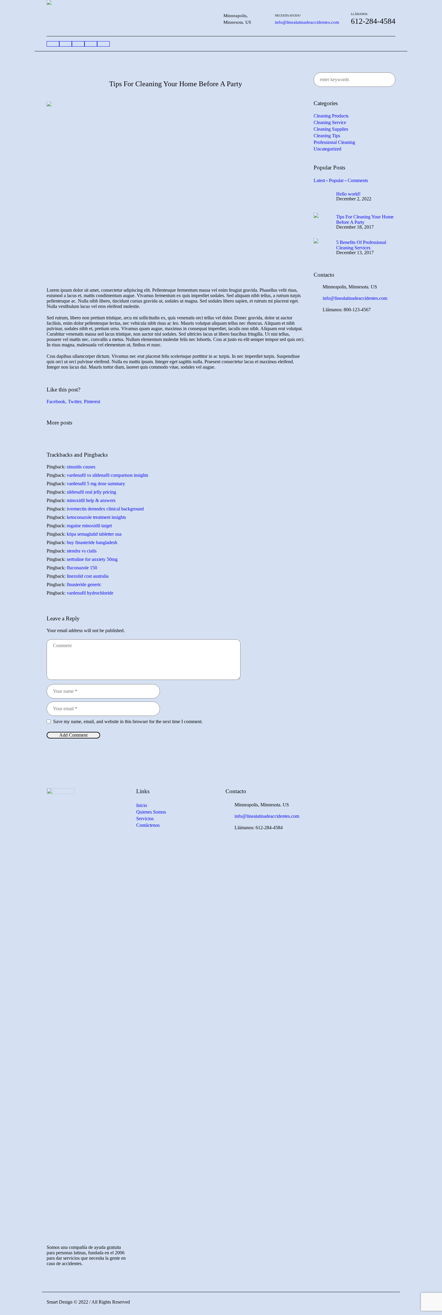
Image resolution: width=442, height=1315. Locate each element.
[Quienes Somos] (65, 44)
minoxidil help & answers (91, 500)
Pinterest (92, 401)
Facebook (56, 401)
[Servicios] (78, 44)
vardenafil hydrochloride (90, 592)
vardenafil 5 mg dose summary (96, 483)
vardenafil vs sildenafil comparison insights (107, 475)
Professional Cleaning (334, 142)
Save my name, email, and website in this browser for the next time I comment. (128, 721)
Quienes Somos (151, 811)
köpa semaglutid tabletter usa (94, 534)
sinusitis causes (81, 466)
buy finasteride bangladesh (92, 542)
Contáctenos (148, 825)
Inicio (141, 805)
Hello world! (348, 193)
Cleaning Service (330, 122)
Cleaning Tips (327, 135)
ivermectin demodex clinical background (105, 508)
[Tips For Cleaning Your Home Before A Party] (176, 187)
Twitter (74, 401)
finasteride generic (84, 584)
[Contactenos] (103, 44)
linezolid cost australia (88, 576)
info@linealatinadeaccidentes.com (307, 22)
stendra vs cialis (82, 550)
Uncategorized (327, 148)
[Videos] (90, 44)
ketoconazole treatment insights (96, 517)
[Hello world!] (323, 196)
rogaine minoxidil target (89, 525)
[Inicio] (53, 44)
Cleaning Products (331, 115)
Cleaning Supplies (331, 129)
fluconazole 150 (82, 567)
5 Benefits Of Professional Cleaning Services (361, 245)
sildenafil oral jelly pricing (91, 492)
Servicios (145, 818)
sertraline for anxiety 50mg (92, 559)
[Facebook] (389, 1303)
